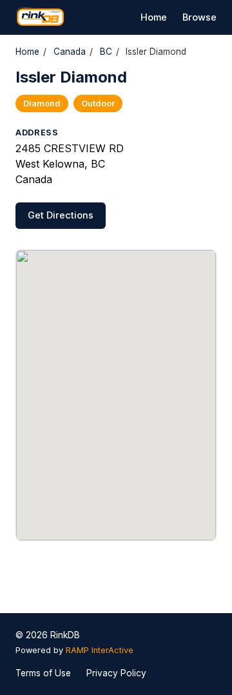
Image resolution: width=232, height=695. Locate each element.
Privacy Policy (116, 673)
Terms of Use (43, 673)
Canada (69, 51)
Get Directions (60, 215)
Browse (199, 17)
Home (153, 17)
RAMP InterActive (99, 650)
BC (106, 51)
